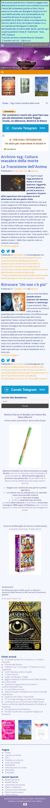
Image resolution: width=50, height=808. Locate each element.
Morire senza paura (14, 792)
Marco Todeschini (13, 787)
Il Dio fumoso (11, 794)
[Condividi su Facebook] (12, 252)
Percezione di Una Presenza (17, 709)
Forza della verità (19, 272)
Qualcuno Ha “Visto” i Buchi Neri (19, 696)
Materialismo (18, 275)
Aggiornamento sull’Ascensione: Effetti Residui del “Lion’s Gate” (24, 680)
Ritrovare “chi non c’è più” (24, 284)
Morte (34, 275)
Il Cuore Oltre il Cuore (14, 689)
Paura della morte (28, 372)
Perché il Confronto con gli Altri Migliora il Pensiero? (22, 712)
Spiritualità (18, 254)
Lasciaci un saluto (13, 755)
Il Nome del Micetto (13, 664)
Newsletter (10, 765)
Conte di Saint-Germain (15, 789)
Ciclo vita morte (18, 263)
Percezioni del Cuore (20, 375)
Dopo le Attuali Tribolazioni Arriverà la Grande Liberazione (24, 693)
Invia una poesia (12, 762)
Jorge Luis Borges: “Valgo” (17, 677)
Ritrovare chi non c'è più (23, 378)
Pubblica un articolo (14, 760)
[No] (47, 802)
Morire (28, 275)
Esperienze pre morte (15, 784)
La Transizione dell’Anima (24, 166)
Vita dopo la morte (15, 278)
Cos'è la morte (13, 266)
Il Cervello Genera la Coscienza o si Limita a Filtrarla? (23, 660)
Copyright (9, 772)
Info (7, 757)
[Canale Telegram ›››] (25, 131)
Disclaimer (10, 770)
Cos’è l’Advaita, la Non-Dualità (18, 672)
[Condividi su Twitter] (7, 252)
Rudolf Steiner (11, 782)
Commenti (41, 378)
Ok (25, 804)
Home (5, 103)
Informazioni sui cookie (15, 767)
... (25, 464)
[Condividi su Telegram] (3, 252)
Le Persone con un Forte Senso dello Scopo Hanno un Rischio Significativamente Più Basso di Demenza (24, 704)
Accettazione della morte (12, 257)
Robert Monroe (12, 779)
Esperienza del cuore (22, 369)
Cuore (10, 369)
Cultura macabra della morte (20, 269)
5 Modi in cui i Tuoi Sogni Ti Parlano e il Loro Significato (23, 668)
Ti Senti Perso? (11, 674)
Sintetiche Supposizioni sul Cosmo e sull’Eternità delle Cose (19, 685)
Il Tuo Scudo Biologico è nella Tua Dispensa (24, 699)
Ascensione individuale (17, 260)
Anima (26, 257)
